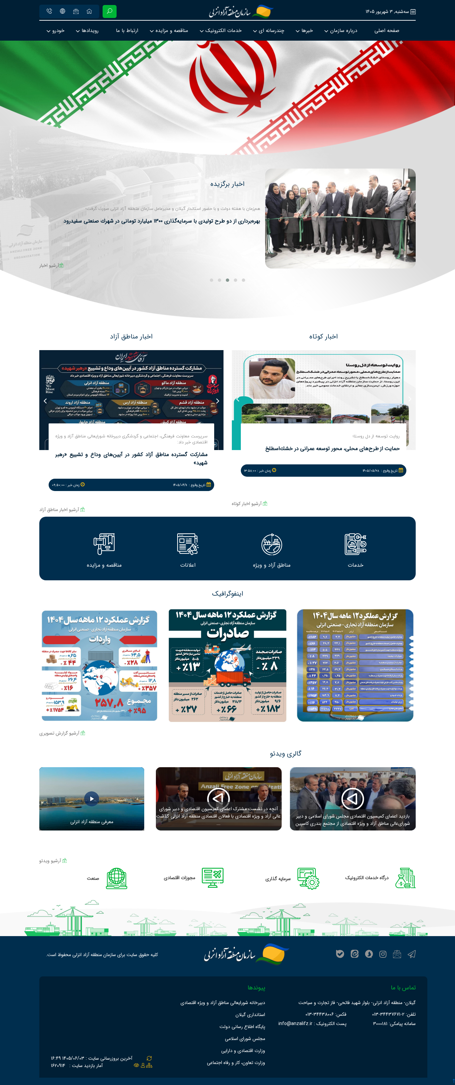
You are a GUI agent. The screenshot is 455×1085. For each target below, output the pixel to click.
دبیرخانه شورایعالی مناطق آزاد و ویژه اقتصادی (223, 1002)
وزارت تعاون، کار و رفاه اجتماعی (236, 1062)
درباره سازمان (343, 31)
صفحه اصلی (386, 31)
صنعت (93, 878)
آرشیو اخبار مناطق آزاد (59, 509)
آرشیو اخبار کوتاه (247, 503)
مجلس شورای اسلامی (245, 1038)
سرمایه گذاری (278, 878)
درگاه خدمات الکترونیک (367, 877)
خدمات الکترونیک (223, 31)
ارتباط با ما (127, 31)
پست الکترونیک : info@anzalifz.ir (312, 1023)
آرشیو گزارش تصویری (60, 733)
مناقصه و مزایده (172, 31)
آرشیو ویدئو (50, 860)
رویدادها (90, 31)
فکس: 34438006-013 (325, 1014)
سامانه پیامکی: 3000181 (394, 1023)
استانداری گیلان (250, 1014)
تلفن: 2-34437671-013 (394, 1014)
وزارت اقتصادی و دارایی (243, 1050)
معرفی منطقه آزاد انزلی (91, 821)
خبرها (307, 31)
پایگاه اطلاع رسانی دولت (242, 1026)
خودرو (58, 31)
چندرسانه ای (271, 31)
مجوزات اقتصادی (179, 877)
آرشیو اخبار (49, 265)
